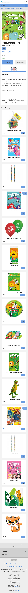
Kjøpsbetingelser (10, 563)
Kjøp (8, 62)
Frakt (4, 563)
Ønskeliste (21, 62)
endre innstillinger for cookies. (14, 588)
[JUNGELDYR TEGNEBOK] (14, 26)
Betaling (16, 543)
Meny (3, 5)
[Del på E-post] (16, 69)
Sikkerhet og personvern (20, 563)
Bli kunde (11, 543)
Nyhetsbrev (9, 566)
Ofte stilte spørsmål (17, 566)
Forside (2, 8)
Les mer (16, 586)
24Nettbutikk (16, 590)
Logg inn (21, 543)
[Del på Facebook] (12, 69)
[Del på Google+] (14, 69)
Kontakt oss (14, 546)
